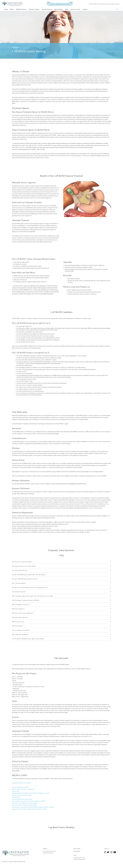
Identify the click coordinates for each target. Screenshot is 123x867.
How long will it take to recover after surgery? (24, 566)
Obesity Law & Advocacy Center (20, 787)
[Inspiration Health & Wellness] (15, 853)
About (12, 9)
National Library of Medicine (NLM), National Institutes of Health (29, 809)
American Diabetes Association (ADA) (22, 799)
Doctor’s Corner (75, 9)
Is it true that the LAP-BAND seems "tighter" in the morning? (28, 638)
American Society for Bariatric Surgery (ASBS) (24, 805)
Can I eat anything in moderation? (21, 630)
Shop (66, 9)
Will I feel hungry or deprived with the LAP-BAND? (25, 600)
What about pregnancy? (18, 609)
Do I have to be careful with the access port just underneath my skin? (30, 587)
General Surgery (47, 9)
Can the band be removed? (19, 591)
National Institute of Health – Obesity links (23, 789)
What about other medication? (20, 617)
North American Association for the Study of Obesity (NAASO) (28, 801)
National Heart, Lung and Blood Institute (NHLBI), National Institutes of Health (33, 807)
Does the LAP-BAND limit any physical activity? (25, 579)
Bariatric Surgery (34, 9)
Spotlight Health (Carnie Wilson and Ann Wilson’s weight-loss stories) (30, 793)
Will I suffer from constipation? (20, 634)
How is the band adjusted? (19, 583)
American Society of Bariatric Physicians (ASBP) (24, 803)
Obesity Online (16, 797)
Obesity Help (15, 791)
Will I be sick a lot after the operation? (22, 562)
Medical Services (21, 9)
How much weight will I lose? (20, 570)
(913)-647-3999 (92, 4)
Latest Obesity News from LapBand (21, 783)
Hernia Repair (58, 9)
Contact (85, 9)
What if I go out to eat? (18, 621)
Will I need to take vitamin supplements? (22, 613)
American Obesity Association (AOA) (21, 795)
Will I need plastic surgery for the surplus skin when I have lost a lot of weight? (32, 596)
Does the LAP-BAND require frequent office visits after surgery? (29, 574)
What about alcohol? (17, 626)
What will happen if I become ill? (20, 604)
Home (6, 9)
